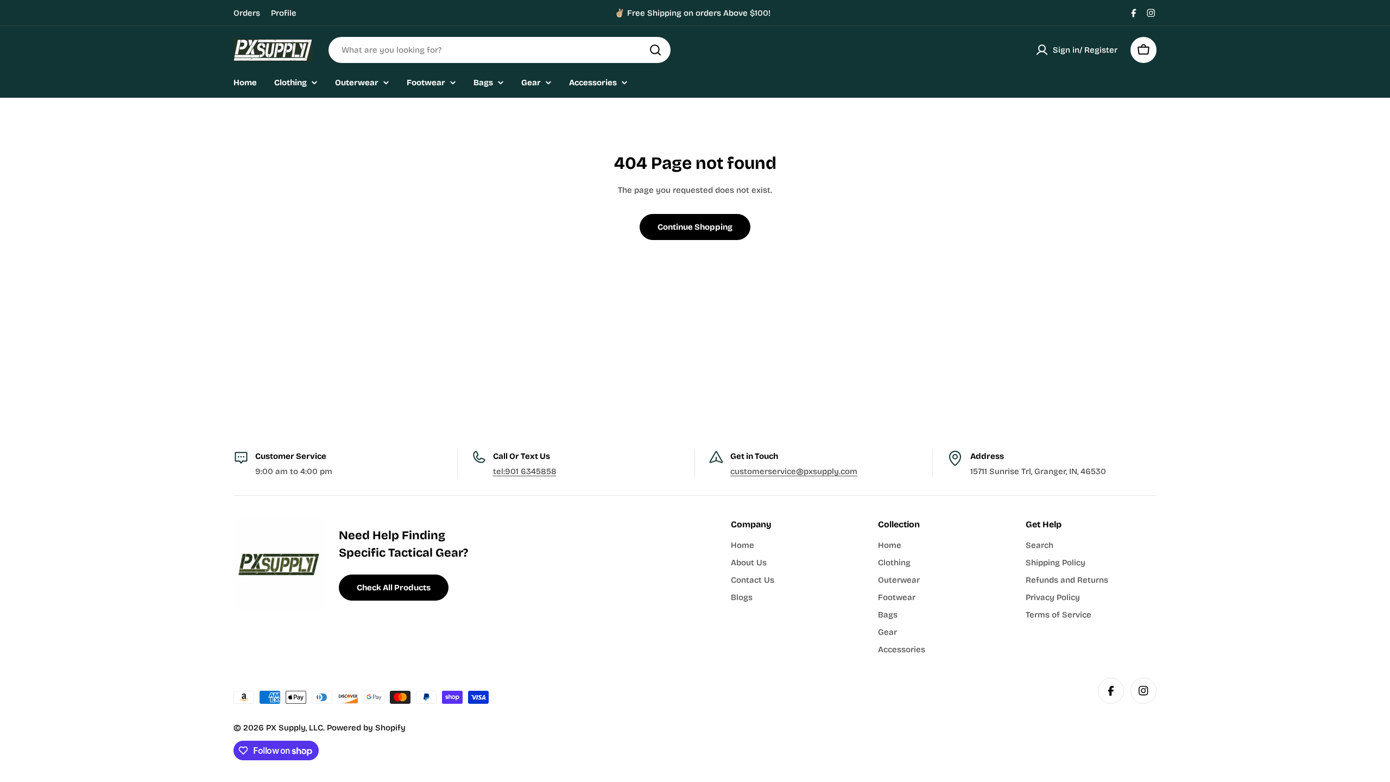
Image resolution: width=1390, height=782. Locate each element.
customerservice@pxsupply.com (793, 471)
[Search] (655, 49)
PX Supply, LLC (294, 728)
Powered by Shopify (366, 728)
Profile (283, 13)
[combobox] (499, 50)
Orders (246, 13)
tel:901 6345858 (525, 471)
